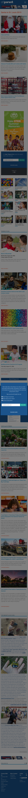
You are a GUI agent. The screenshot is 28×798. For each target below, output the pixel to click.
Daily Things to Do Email (8, 396)
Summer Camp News (8, 400)
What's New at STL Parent (9, 398)
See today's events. (14, 412)
